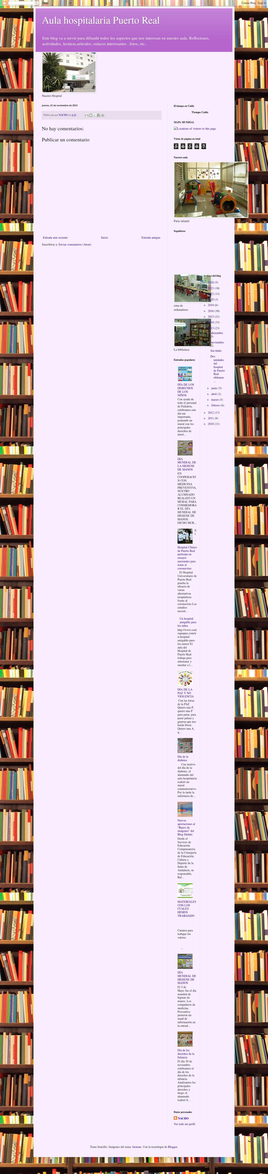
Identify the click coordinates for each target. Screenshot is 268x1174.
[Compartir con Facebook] (99, 115)
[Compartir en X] (95, 115)
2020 (211, 299)
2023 (211, 288)
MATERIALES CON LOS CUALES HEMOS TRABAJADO (187, 909)
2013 (211, 328)
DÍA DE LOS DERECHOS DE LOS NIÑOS (186, 389)
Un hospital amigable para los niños (187, 622)
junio (214, 388)
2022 (211, 294)
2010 (211, 424)
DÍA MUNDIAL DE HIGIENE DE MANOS (187, 977)
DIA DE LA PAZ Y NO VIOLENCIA (186, 692)
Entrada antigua (151, 237)
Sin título (216, 351)
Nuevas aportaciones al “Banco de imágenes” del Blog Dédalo (186, 827)
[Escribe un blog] (91, 115)
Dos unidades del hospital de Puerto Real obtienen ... (217, 368)
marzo (215, 400)
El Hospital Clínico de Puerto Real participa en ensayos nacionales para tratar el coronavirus (187, 549)
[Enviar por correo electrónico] (87, 115)
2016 (211, 311)
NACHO (183, 1118)
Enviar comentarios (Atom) (75, 244)
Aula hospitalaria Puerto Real (101, 19)
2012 (211, 412)
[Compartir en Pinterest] (102, 115)
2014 (211, 322)
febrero (216, 405)
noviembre (217, 342)
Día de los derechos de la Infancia (186, 1053)
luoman (136, 1147)
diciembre (217, 333)
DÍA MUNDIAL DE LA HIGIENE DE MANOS (187, 464)
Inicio (104, 237)
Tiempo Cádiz (200, 112)
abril (214, 394)
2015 (211, 316)
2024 (211, 282)
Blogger (172, 1147)
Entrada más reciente (55, 237)
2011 (211, 418)
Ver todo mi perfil (184, 1124)
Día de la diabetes (183, 758)
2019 (211, 305)
